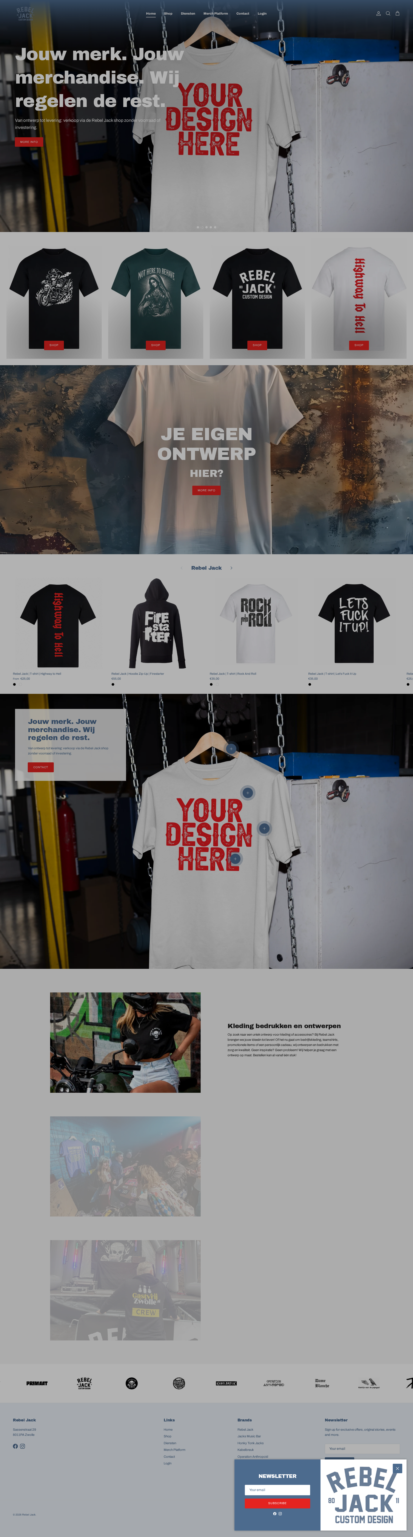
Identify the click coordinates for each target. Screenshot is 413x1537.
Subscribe (277, 1503)
